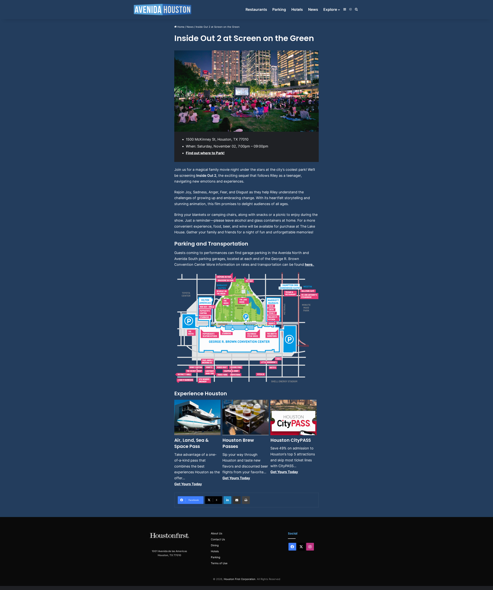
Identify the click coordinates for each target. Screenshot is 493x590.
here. (309, 264)
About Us (216, 533)
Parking (279, 9)
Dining (215, 545)
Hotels (297, 9)
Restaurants (256, 9)
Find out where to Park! (205, 153)
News (313, 9)
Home (180, 26)
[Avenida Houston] (162, 9)
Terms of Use (219, 563)
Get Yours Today (188, 484)
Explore (330, 9)
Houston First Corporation (239, 579)
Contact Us (218, 539)
